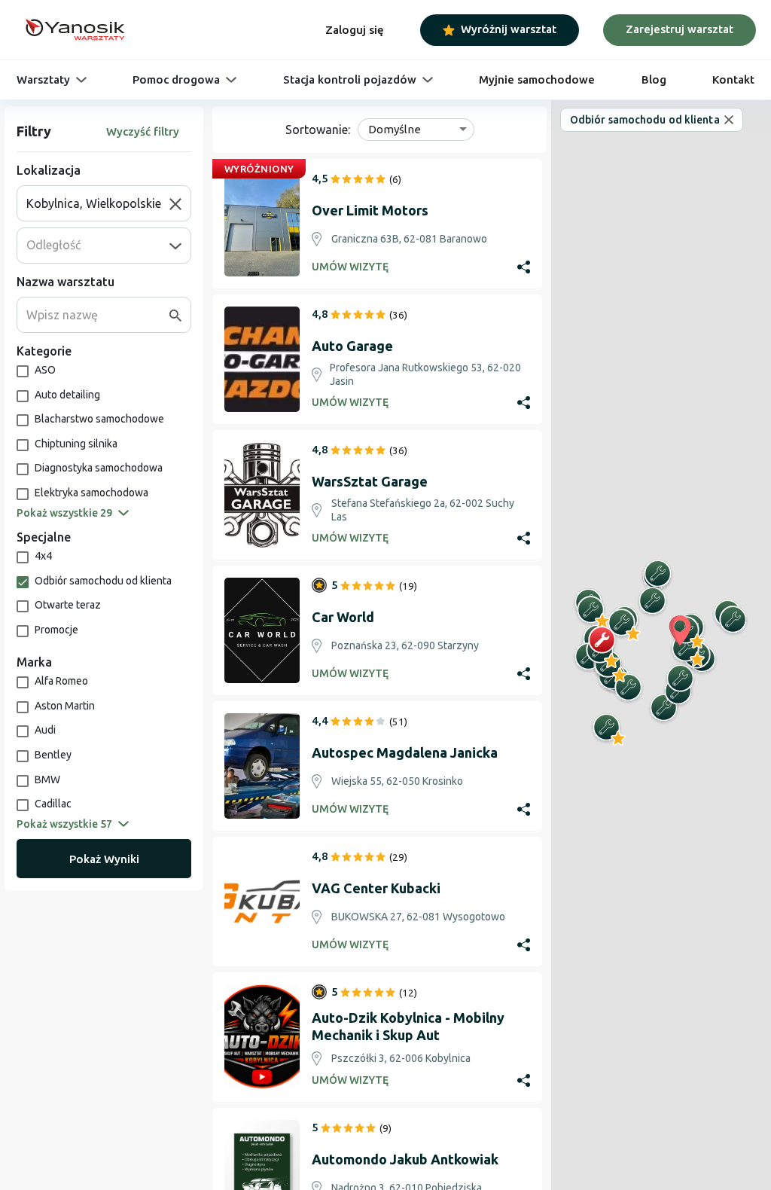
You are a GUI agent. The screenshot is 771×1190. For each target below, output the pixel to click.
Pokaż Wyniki (104, 859)
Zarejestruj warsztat (679, 29)
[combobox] (97, 203)
